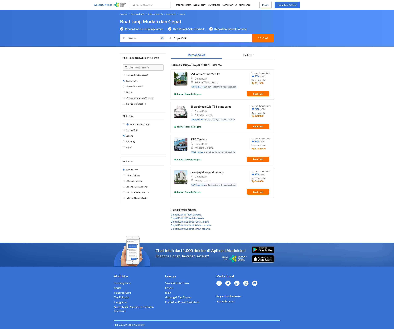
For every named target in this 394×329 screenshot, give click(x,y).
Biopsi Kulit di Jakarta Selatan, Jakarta (191, 225)
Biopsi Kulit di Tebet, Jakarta (186, 214)
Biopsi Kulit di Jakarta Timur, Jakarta (190, 228)
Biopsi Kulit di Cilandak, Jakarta (187, 218)
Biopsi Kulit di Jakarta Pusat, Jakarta (190, 221)
